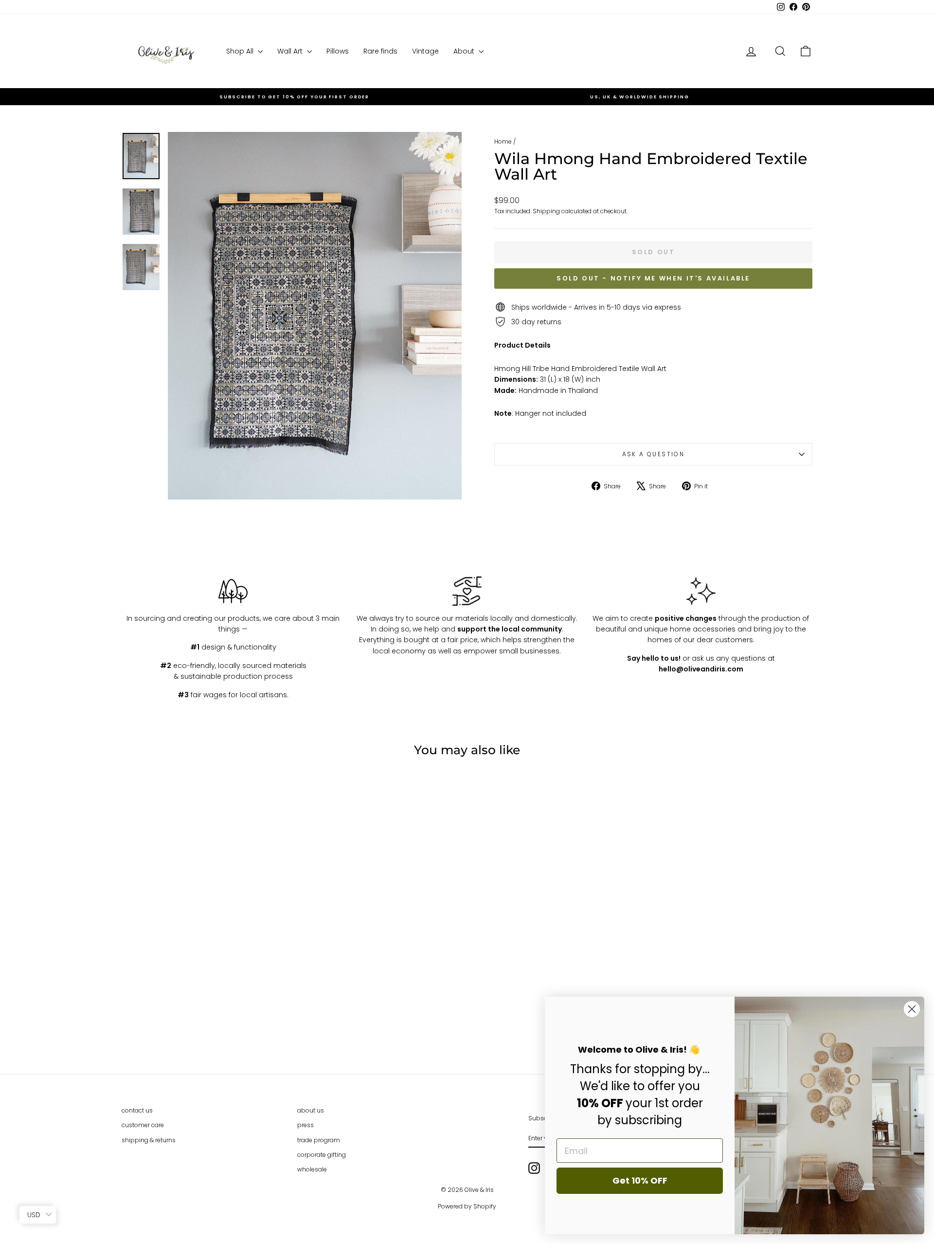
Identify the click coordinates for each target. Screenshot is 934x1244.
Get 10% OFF (639, 1180)
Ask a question (653, 454)
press (305, 1125)
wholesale (312, 1169)
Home (503, 141)
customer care (143, 1125)
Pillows (337, 51)
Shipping (546, 211)
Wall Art (291, 51)
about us (310, 1110)
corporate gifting (321, 1155)
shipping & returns (149, 1140)
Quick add (203, 976)
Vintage (425, 51)
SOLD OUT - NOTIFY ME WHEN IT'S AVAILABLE (653, 278)
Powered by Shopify (467, 1206)
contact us (137, 1110)
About (464, 51)
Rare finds (380, 51)
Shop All (240, 51)
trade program (318, 1140)
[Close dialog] (911, 1009)
